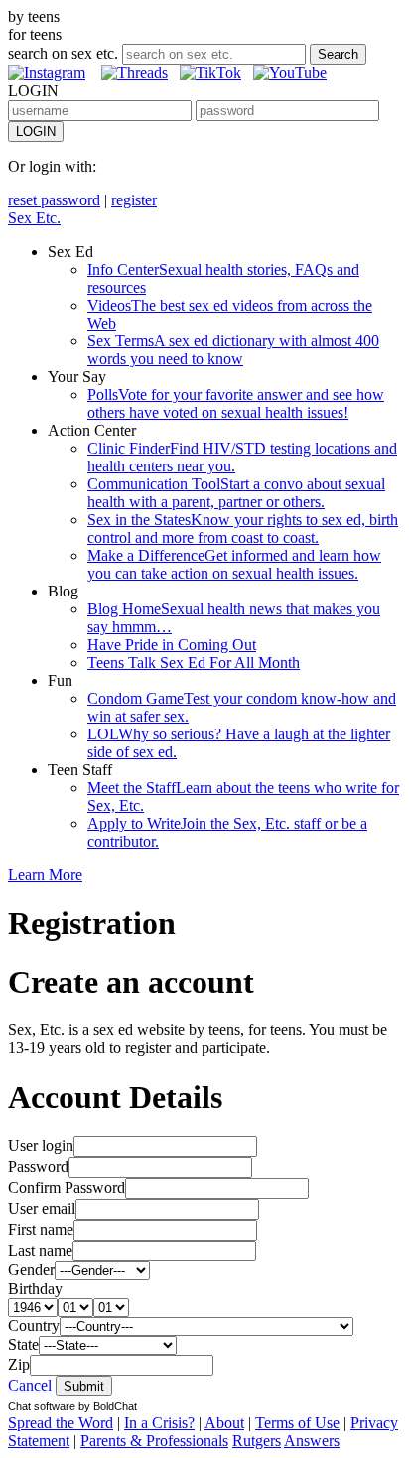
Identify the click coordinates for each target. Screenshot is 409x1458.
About (224, 1422)
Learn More (45, 874)
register (134, 200)
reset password (54, 200)
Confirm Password (66, 1187)
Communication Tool (236, 492)
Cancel (30, 1385)
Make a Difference (234, 564)
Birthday (35, 1288)
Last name (40, 1250)
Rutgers (256, 1440)
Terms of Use (297, 1422)
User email (41, 1208)
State (23, 1344)
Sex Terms (233, 349)
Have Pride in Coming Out (171, 644)
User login (40, 1145)
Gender (31, 1269)
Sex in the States (242, 528)
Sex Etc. (34, 217)
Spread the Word (60, 1422)
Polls (235, 403)
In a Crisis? (159, 1422)
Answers (312, 1440)
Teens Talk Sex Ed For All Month (193, 662)
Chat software (41, 1406)
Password (38, 1166)
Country (34, 1325)
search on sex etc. (63, 53)
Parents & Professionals (154, 1440)
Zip (19, 1364)
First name (40, 1229)
